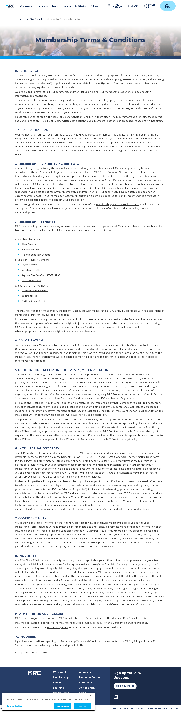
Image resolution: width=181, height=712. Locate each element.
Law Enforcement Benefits (35, 290)
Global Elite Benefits (31, 280)
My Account (117, 6)
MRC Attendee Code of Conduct (77, 622)
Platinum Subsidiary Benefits (36, 254)
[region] (48, 702)
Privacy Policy (137, 708)
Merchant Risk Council (31, 19)
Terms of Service (120, 708)
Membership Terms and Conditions (162, 708)
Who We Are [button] (26, 6)
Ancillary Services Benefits (34, 301)
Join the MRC (87, 687)
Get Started (125, 686)
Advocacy (85, 672)
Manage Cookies (14, 706)
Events (57, 682)
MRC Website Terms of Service (76, 618)
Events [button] (55, 6)
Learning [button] (66, 6)
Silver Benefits (29, 244)
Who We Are (61, 672)
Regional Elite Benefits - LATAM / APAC (41, 275)
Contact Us (86, 682)
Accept (82, 706)
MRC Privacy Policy (57, 627)
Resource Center (89, 677)
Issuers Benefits (30, 295)
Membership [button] (42, 6)
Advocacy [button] (95, 6)
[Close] (91, 696)
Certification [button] (81, 6)
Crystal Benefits (29, 264)
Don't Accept (63, 706)
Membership (61, 677)
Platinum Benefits (30, 249)
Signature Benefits (31, 270)
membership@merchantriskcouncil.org (118, 204)
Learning (58, 687)
